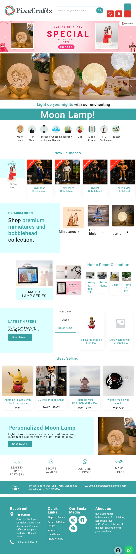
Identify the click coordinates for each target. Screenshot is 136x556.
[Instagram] (73, 520)
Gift (80, 136)
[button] (68, 36)
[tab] (65, 312)
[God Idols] (103, 232)
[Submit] (99, 10)
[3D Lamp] (128, 232)
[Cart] (118, 550)
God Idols (93, 232)
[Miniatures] (78, 232)
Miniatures (67, 232)
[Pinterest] (73, 528)
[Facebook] (82, 520)
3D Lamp (116, 232)
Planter (116, 136)
